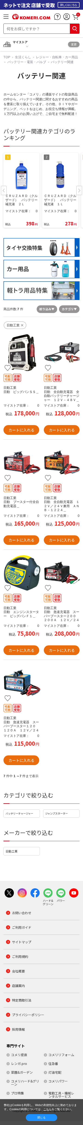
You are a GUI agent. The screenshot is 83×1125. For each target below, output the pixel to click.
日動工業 (12, 851)
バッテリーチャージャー (19, 813)
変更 (74, 44)
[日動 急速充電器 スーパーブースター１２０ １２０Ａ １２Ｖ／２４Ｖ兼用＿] (21, 683)
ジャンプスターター (56, 813)
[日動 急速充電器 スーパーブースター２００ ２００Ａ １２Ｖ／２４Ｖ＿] (62, 573)
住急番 (53, 1063)
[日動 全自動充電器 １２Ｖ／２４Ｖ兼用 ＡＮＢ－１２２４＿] (62, 462)
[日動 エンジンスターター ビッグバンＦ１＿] (21, 573)
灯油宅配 (54, 1072)
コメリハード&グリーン (25, 1082)
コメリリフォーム (61, 1054)
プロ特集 (17, 1093)
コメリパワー (58, 1081)
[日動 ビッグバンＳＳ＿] (21, 352)
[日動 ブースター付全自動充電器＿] (21, 462)
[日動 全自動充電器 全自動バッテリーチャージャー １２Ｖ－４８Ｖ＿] (62, 352)
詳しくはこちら (68, 5)
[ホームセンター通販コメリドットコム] (31, 18)
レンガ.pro (19, 1063)
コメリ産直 (19, 1054)
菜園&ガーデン (22, 1072)
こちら (47, 1109)
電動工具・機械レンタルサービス (61, 1094)
